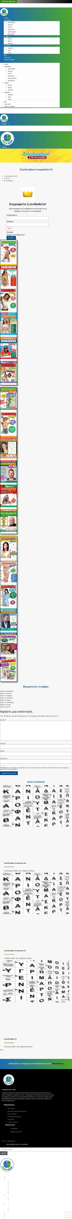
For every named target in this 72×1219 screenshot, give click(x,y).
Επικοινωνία (7, 57)
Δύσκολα (10, 43)
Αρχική (6, 18)
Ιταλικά (10, 27)
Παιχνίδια (10, 48)
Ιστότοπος (3, 758)
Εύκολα (10, 38)
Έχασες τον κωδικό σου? (16, 235)
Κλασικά (10, 24)
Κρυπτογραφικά (12, 31)
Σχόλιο (3, 720)
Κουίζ (9, 50)
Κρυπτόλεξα (11, 34)
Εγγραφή (10, 232)
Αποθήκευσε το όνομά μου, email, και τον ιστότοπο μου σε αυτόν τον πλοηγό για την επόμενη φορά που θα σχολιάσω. (34, 768)
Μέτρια (10, 41)
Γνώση (9, 52)
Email (2, 751)
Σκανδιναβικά (11, 22)
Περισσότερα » (9, 867)
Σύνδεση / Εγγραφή (9, 59)
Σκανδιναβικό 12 (10, 1039)
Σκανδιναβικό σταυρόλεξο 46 (15, 863)
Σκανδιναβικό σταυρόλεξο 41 (15, 951)
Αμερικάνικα (11, 29)
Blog (5, 55)
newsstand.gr (57, 1063)
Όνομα (3, 743)
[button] (30, 62)
